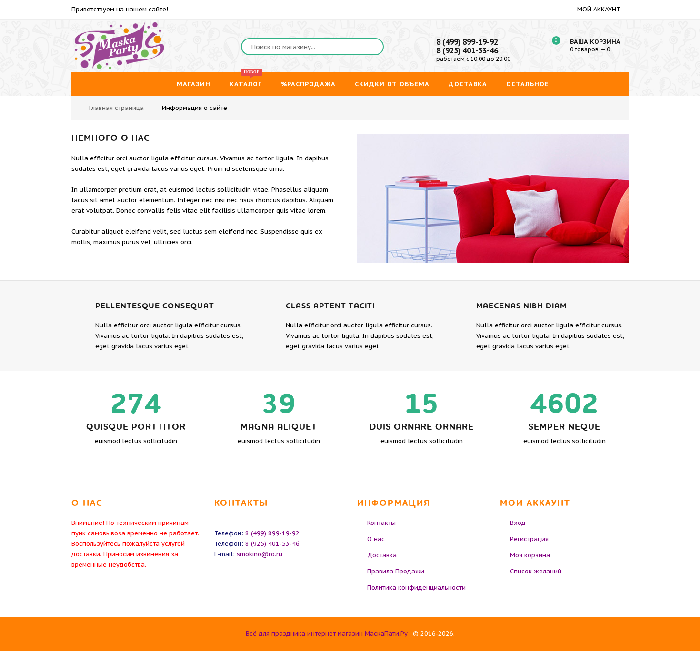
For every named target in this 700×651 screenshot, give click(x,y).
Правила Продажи (395, 571)
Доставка (382, 555)
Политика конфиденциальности (416, 587)
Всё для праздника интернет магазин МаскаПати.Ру (327, 634)
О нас (376, 539)
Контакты (381, 523)
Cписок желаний (535, 571)
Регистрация (529, 539)
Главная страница (116, 108)
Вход (518, 523)
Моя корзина (530, 555)
